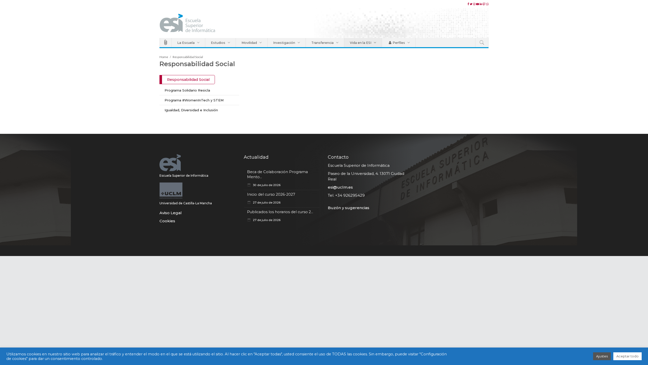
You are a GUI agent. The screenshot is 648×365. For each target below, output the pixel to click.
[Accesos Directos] (165, 42)
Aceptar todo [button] (627, 356)
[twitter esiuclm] (471, 4)
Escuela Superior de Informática (183, 175)
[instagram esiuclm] (474, 4)
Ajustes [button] (602, 356)
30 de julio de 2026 (266, 185)
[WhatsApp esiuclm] (487, 4)
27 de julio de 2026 (266, 202)
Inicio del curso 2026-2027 (271, 194)
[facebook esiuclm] (469, 4)
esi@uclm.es (340, 187)
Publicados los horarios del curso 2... (280, 212)
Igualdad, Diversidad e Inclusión (191, 110)
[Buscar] (481, 42)
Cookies (167, 220)
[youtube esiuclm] (478, 4)
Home (163, 57)
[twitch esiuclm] (484, 4)
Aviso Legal (170, 212)
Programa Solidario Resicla (187, 90)
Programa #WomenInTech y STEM (194, 100)
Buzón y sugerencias (348, 207)
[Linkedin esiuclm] (481, 4)
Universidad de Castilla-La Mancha (185, 203)
